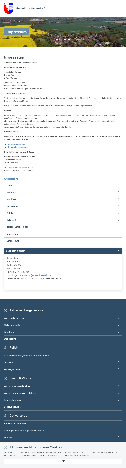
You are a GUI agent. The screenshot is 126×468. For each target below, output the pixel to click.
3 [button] (65, 39)
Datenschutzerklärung (18, 147)
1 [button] (57, 39)
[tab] (63, 251)
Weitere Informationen (79, 455)
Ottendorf (11, 179)
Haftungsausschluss (16, 144)
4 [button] (69, 39)
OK (63, 461)
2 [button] (61, 39)
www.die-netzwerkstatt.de (21, 167)
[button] (63, 251)
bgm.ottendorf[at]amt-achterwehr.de (32, 275)
